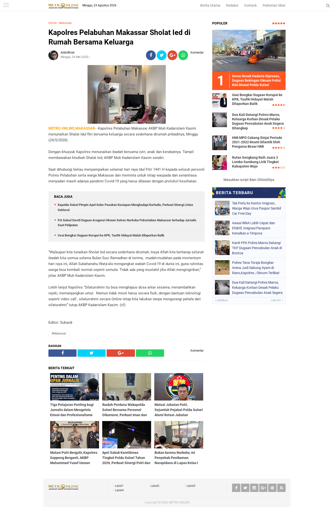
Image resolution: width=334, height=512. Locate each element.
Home (52, 23)
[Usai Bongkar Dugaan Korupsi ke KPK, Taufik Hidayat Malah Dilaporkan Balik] (219, 100)
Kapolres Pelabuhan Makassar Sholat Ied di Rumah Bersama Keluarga (119, 37)
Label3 (191, 486)
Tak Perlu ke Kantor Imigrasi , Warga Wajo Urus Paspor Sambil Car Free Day (256, 208)
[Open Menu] (6, 5)
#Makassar (59, 333)
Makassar (65, 23)
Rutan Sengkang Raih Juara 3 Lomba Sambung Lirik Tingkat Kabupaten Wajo (255, 162)
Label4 (119, 490)
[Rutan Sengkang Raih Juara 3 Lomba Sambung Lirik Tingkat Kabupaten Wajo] (219, 162)
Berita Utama (210, 5)
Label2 (155, 486)
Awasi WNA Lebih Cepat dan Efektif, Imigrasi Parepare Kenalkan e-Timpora (253, 228)
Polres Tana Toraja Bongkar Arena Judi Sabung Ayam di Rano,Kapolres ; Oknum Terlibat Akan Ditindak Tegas (255, 268)
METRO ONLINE (179, 502)
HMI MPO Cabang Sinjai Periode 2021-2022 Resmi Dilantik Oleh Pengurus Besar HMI (257, 142)
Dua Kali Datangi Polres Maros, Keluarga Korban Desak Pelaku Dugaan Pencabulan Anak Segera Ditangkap (258, 121)
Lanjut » (277, 300)
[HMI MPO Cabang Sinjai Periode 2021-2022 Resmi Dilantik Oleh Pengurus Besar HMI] (219, 142)
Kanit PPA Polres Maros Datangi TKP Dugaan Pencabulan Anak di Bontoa (257, 248)
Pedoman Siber (274, 5)
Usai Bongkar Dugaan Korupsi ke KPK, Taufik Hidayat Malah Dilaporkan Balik (111, 235)
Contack (250, 5)
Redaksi (232, 5)
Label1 (119, 486)
